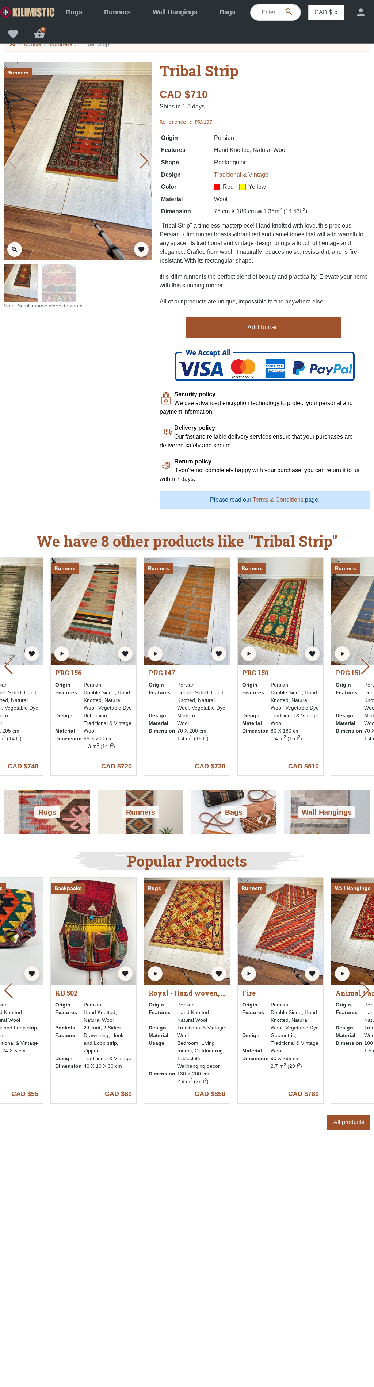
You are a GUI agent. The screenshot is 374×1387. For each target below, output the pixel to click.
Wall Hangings (353, 888)
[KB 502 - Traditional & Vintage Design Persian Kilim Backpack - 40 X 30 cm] (93, 931)
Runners (61, 44)
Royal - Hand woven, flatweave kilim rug (187, 993)
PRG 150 (255, 673)
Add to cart (263, 327)
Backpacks (68, 888)
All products (348, 1122)
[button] (39, 33)
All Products (25, 44)
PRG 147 (162, 673)
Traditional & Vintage (241, 175)
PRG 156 (68, 673)
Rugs (154, 888)
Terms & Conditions (278, 500)
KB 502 (66, 993)
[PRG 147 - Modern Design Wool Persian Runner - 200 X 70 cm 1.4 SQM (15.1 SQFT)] (187, 663)
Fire (249, 993)
